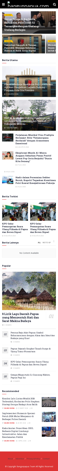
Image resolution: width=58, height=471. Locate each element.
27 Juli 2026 (21, 165)
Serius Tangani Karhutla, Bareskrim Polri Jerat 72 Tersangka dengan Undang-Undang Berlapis (21, 24)
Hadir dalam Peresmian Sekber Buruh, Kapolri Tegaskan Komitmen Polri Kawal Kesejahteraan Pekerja (35, 180)
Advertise (20, 458)
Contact (46, 458)
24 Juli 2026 (9, 172)
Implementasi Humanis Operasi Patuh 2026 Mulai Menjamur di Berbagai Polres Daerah (18, 416)
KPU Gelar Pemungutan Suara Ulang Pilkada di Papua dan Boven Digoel (15, 227)
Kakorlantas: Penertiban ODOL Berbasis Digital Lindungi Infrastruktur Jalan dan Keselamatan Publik (17, 432)
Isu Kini (8, 15)
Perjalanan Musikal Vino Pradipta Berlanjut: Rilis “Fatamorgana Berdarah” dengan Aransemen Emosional (34, 139)
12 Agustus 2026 (11, 94)
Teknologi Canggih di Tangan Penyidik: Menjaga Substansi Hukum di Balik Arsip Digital (20, 48)
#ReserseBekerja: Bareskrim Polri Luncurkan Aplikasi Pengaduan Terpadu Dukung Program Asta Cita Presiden (28, 87)
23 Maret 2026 (22, 408)
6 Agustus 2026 (23, 147)
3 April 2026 (21, 441)
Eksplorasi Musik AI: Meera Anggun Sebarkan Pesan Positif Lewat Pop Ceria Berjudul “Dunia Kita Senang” (33, 157)
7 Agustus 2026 (11, 128)
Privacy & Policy (33, 458)
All (39, 242)
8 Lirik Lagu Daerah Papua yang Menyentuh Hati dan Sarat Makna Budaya (20, 317)
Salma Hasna (9, 408)
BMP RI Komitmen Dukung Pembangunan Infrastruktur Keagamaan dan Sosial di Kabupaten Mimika (27, 121)
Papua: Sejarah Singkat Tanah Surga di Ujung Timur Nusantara (31, 350)
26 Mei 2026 (21, 423)
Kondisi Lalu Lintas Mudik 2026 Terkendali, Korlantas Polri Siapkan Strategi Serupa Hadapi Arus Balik (21, 401)
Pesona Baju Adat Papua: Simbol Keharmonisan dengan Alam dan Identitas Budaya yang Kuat (33, 335)
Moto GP (47, 242)
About (10, 458)
